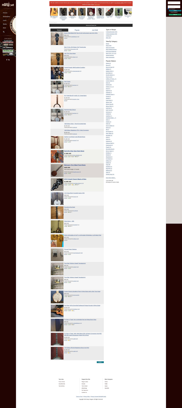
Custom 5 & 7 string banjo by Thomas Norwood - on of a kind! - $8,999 (63, 18)
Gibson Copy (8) (109, 104)
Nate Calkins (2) (109, 133)
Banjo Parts (108, 45)
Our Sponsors (85, 390)
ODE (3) (108, 137)
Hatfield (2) (108, 114)
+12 (76, 57)
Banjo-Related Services (111, 49)
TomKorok (75, 127)
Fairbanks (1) (109, 92)
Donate (83, 384)
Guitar (106, 386)
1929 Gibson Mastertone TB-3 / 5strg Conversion (76, 130)
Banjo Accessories (110, 47)
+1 (77, 85)
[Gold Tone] (8, 54)
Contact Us (84, 392)
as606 (74, 338)
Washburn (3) (109, 166)
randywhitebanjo (76, 323)
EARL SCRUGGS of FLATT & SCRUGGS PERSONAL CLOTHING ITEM (82, 235)
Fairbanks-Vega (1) (110, 94)
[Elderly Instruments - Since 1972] (8, 44)
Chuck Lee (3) (109, 77)
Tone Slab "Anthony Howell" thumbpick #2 (75, 263)
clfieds (74, 57)
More (4, 28)
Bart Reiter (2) (109, 73)
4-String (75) (109, 35)
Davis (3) (108, 82)
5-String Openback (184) (111, 34)
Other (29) (108, 37)
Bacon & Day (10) (110, 67)
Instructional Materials (111, 51)
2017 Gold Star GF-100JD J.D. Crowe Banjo (75, 95)
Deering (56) (109, 84)
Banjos (107, 43)
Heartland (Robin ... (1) (111, 118)
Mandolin (107, 388)
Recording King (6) (110, 149)
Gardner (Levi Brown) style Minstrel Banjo (74, 137)
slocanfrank (75, 210)
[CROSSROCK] (8, 47)
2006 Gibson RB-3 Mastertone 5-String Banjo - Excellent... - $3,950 (91, 18)
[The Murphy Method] (8, 41)
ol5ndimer (75, 309)
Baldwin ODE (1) (109, 71)
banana (74, 196)
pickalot (74, 267)
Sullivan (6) (108, 162)
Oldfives (74, 238)
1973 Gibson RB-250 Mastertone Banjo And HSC (76, 347)
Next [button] (130, 14)
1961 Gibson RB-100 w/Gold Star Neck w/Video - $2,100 (81, 18)
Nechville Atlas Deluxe (70, 109)
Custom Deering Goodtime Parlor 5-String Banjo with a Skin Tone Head (82, 291)
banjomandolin (76, 295)
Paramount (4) (109, 145)
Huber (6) (108, 123)
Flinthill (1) (108, 98)
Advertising (84, 388)
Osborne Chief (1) (110, 143)
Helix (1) (108, 119)
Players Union (85, 381)
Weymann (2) (109, 168)
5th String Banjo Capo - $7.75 (109, 17)
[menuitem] (8, 13)
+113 (82, 183)
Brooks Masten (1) (110, 75)
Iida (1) (107, 129)
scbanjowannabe (76, 71)
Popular (77, 30)
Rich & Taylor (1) (110, 151)
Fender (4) (108, 96)
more (100, 362)
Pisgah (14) (108, 147)
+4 (77, 140)
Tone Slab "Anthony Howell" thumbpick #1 (75, 277)
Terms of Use (79, 396)
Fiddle (106, 384)
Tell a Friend (84, 386)
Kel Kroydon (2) (109, 131)
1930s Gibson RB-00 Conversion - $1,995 (118, 17)
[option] (54, 13)
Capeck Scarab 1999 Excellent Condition (74, 67)
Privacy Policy (87, 396)
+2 (80, 71)
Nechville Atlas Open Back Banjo (74, 151)
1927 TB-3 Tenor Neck (70, 53)
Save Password (172, 8)
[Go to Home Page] (8, 4)
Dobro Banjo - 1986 (69, 221)
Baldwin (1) (108, 69)
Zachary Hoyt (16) (110, 174)
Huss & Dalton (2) (110, 125)
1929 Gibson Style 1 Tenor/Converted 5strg (75, 123)
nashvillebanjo (74, 36)
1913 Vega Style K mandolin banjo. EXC (74, 193)
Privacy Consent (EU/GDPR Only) (98, 396)
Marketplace (6, 16)
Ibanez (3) (108, 127)
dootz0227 (75, 224)
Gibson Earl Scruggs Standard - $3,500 (72, 17)
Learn (4, 20)
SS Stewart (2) (109, 158)
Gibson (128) (109, 102)
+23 (81, 155)
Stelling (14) (108, 160)
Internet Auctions (110, 55)
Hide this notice (97, 4)
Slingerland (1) (109, 157)
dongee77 (75, 140)
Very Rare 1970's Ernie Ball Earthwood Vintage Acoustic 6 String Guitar (82, 305)
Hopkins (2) (108, 121)
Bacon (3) (108, 65)
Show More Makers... (111, 177)
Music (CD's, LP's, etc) (111, 53)
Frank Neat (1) (109, 100)
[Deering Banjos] (8, 51)
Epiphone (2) (109, 90)
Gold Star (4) (109, 108)
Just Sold (95, 30)
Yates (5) (108, 172)
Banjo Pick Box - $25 (128, 17)
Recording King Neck (69, 207)
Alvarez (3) (108, 63)
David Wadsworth (76, 253)
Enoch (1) (108, 88)
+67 (76, 338)
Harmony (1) (109, 112)
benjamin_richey (76, 99)
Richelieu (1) (108, 153)
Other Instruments (110, 57)
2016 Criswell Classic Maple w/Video (75, 179)
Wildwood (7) (109, 170)
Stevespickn (73, 49)
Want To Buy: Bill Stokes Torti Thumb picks (75, 47)
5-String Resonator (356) (111, 32)
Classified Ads (62, 384)
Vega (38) (108, 164)
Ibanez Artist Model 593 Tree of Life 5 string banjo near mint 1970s (80, 33)
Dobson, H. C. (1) (110, 86)
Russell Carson (76, 172)
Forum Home (62, 381)
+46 (81, 253)
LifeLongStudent (76, 155)
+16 (78, 36)
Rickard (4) (108, 155)
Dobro (106, 381)
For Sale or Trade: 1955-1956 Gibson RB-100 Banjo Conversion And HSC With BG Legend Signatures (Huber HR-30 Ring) (83, 334)
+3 (79, 172)
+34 (77, 267)
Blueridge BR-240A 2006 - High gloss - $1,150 (54, 17)
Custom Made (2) (110, 81)
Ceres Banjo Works (77, 183)
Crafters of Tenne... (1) (111, 79)
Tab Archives (62, 386)
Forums (5, 13)
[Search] (3, 32)
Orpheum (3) (109, 141)
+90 (77, 49)
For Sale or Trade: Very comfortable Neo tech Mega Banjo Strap (80, 319)
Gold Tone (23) (109, 110)
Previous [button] (50, 14)
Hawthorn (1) (109, 116)
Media (5, 24)
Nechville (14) (109, 135)
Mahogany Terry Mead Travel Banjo (75, 165)
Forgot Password (174, 12)
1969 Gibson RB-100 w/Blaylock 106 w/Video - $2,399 (100, 17)
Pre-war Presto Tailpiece (70, 249)
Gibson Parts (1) (109, 106)
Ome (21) (108, 139)
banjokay (74, 85)
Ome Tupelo (67, 81)
